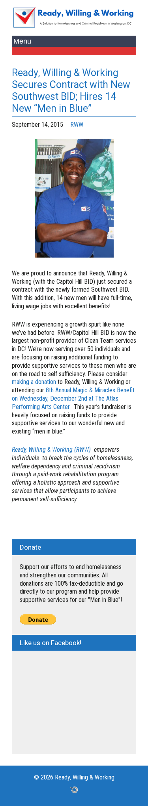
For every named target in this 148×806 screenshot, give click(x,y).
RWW (76, 124)
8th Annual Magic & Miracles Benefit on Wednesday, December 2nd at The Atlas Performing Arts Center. (73, 398)
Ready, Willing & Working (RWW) (51, 449)
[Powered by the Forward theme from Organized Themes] (74, 789)
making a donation (35, 382)
